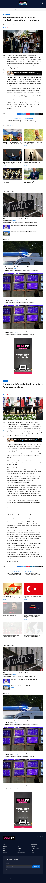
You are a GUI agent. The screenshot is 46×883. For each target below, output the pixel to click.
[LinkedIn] (4, 64)
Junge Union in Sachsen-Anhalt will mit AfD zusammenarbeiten (24, 225)
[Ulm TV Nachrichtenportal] (23, 3)
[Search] (40, 3)
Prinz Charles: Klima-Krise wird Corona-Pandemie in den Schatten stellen (33, 143)
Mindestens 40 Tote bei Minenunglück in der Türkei (33, 597)
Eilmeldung (6, 7)
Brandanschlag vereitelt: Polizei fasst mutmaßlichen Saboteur (20, 266)
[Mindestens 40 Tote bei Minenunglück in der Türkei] (33, 589)
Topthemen (5, 381)
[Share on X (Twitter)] (5, 27)
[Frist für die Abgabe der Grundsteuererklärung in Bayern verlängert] (12, 589)
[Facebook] (4, 58)
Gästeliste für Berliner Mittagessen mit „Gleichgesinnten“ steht (23, 231)
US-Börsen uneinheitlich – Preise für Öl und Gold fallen (16, 218)
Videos (43, 7)
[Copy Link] (4, 72)
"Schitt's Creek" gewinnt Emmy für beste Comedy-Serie (12, 181)
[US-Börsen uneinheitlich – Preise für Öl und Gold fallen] (23, 205)
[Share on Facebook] (3, 27)
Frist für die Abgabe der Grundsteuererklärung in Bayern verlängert (12, 597)
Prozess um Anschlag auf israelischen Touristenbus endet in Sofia (32, 163)
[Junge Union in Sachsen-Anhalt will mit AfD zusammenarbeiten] (6, 227)
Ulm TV (6, 24)
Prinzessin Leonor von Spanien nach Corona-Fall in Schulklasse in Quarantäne (13, 574)
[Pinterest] (4, 67)
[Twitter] (4, 61)
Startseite (4, 9)
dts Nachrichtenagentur (7, 220)
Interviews (37, 7)
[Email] (4, 69)
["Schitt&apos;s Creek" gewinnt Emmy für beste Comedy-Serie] (12, 174)
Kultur (11, 7)
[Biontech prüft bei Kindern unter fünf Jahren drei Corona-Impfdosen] (33, 628)
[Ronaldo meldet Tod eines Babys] (12, 608)
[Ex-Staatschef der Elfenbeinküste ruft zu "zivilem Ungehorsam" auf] (12, 155)
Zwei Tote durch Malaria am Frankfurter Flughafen (17, 299)
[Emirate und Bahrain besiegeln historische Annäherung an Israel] (23, 408)
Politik (16, 7)
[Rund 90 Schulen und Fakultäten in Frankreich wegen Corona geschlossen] (23, 41)
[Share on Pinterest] (7, 27)
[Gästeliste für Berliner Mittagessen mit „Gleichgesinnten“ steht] (6, 233)
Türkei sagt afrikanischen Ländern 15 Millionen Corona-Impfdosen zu (11, 636)
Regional (32, 7)
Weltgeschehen (6, 14)
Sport (27, 7)
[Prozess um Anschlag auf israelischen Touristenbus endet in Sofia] (33, 155)
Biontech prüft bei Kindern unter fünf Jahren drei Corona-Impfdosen (32, 636)
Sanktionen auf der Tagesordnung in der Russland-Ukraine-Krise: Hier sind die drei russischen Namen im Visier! (12, 144)
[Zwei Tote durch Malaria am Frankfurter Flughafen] (23, 285)
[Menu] (42, 3)
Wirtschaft (21, 7)
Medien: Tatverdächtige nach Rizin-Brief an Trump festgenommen (33, 181)
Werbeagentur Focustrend (33, 878)
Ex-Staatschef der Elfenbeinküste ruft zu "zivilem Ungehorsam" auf (12, 163)
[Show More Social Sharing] (10, 27)
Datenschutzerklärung (10, 871)
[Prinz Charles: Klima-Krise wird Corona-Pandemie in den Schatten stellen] (33, 135)
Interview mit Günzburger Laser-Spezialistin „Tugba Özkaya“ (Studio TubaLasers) (32, 574)
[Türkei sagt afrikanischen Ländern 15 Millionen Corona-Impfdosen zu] (12, 628)
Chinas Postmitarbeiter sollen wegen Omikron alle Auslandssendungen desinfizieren (32, 616)
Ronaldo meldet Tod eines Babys (10, 615)
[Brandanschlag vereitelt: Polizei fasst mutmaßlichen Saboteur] (23, 253)
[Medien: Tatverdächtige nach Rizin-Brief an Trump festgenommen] (33, 174)
